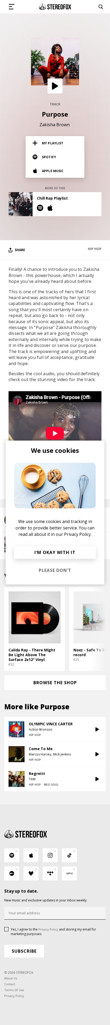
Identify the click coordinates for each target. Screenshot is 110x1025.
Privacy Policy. (78, 534)
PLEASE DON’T (55, 570)
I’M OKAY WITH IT (55, 552)
